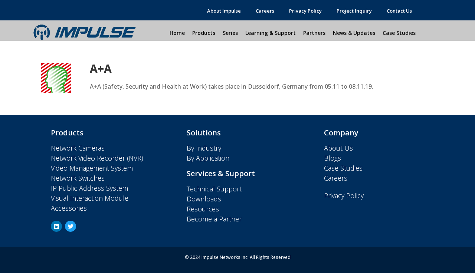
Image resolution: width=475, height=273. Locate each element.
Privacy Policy (305, 10)
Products (203, 32)
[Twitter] (70, 226)
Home (177, 32)
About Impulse (224, 10)
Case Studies (399, 32)
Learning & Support (270, 32)
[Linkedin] (56, 226)
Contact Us (399, 10)
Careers (265, 10)
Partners (314, 32)
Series (230, 32)
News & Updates (354, 32)
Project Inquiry (354, 10)
